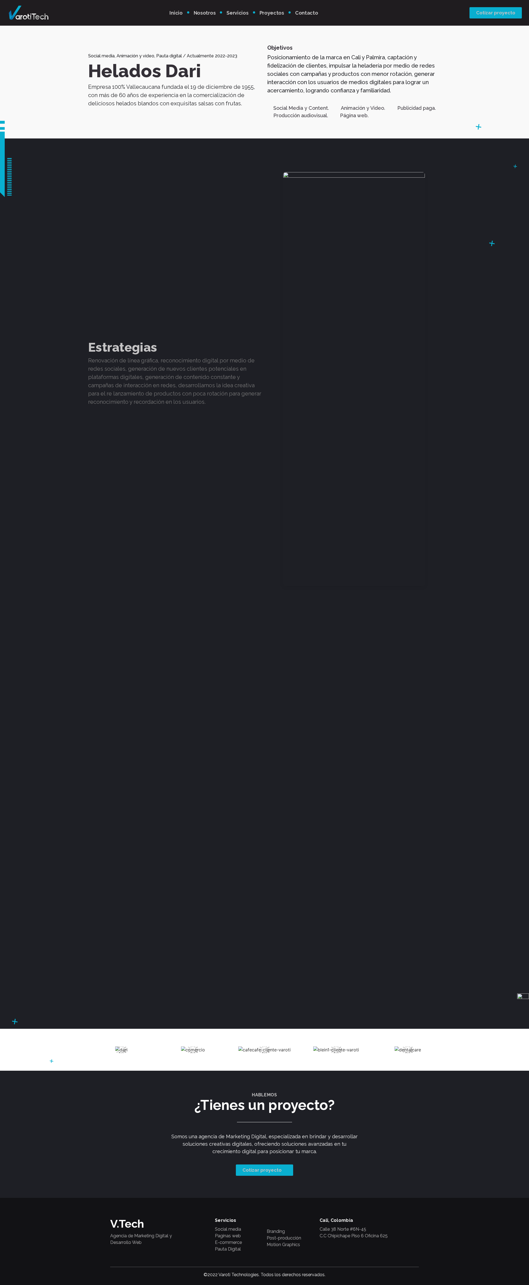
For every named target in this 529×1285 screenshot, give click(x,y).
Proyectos (272, 13)
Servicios (237, 13)
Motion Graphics (283, 1244)
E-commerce (228, 1242)
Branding (276, 1231)
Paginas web (228, 1235)
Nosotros (205, 13)
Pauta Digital (228, 1249)
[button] (495, 12)
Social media (228, 1229)
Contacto (306, 13)
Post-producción (284, 1238)
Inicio (175, 13)
